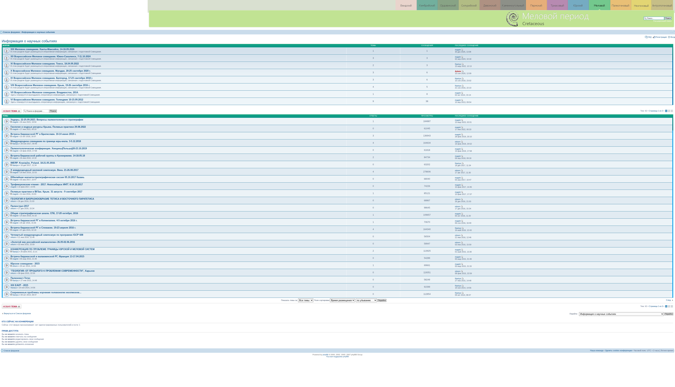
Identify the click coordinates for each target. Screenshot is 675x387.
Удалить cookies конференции (618, 350)
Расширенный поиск (662, 21)
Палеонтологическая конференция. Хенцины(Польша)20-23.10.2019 (49, 148)
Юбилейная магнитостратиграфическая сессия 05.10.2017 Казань (47, 177)
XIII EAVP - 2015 (19, 285)
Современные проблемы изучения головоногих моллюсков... (46, 292)
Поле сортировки (322, 300)
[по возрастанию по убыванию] (371, 300)
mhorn (457, 142)
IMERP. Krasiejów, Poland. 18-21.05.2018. (33, 163)
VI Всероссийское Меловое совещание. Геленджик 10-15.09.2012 (47, 99)
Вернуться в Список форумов (17, 313)
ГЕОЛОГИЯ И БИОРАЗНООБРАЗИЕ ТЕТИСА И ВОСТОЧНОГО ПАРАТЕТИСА (52, 199)
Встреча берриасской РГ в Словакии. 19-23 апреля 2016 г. (43, 227)
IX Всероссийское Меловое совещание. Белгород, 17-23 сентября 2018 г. (52, 78)
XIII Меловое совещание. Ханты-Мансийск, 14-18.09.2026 (42, 49)
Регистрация (661, 37)
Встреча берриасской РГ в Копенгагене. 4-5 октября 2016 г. (44, 220)
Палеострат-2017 (20, 206)
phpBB (325, 355)
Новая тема (7, 110)
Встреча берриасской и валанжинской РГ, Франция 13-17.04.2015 (47, 256)
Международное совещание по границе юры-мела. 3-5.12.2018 (46, 141)
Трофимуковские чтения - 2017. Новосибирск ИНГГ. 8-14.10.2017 (47, 184)
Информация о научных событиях (38, 32)
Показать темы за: (289, 300)
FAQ (650, 37)
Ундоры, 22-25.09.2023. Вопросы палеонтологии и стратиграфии (47, 119)
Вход (673, 37)
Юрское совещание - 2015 (25, 263)
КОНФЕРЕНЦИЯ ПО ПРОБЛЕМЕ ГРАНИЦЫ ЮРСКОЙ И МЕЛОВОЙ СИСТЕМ (53, 249)
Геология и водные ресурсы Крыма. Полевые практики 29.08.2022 (48, 127)
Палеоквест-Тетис (20, 278)
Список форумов (11, 32)
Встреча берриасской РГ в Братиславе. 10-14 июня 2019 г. (43, 134)
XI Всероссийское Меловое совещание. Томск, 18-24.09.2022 (45, 63)
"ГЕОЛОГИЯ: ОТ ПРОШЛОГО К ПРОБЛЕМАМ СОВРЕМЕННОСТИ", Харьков (53, 271)
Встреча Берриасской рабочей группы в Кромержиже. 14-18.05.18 (48, 155)
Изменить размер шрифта (672, 31)
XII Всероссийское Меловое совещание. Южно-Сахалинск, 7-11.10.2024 (51, 56)
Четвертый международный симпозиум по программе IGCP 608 (47, 235)
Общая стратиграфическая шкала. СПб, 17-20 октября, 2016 (44, 213)
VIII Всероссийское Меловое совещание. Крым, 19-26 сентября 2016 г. (50, 85)
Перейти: (574, 314)
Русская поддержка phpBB (337, 357)
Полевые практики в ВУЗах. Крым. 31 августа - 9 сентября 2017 (46, 191)
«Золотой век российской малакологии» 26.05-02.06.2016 (43, 242)
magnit (458, 50)
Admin (458, 71)
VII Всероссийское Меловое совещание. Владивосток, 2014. (45, 92)
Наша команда (596, 350)
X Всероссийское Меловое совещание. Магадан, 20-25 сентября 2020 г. (51, 71)
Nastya (458, 64)
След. (668, 300)
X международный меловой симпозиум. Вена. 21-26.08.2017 (44, 170)
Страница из (656, 111)
